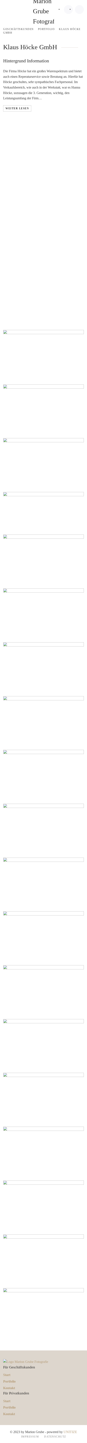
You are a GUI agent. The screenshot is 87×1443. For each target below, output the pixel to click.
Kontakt (9, 1388)
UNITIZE (70, 1432)
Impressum (30, 1436)
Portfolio (46, 29)
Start (6, 1375)
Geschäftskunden (18, 29)
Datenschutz (55, 1436)
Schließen (21, 292)
